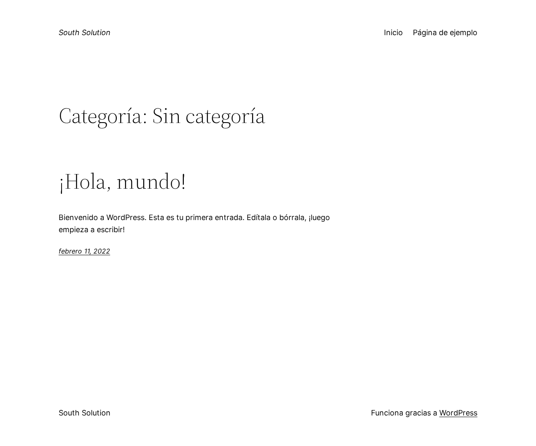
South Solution (85, 32)
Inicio (393, 32)
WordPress (458, 412)
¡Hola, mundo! (122, 181)
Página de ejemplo (445, 32)
